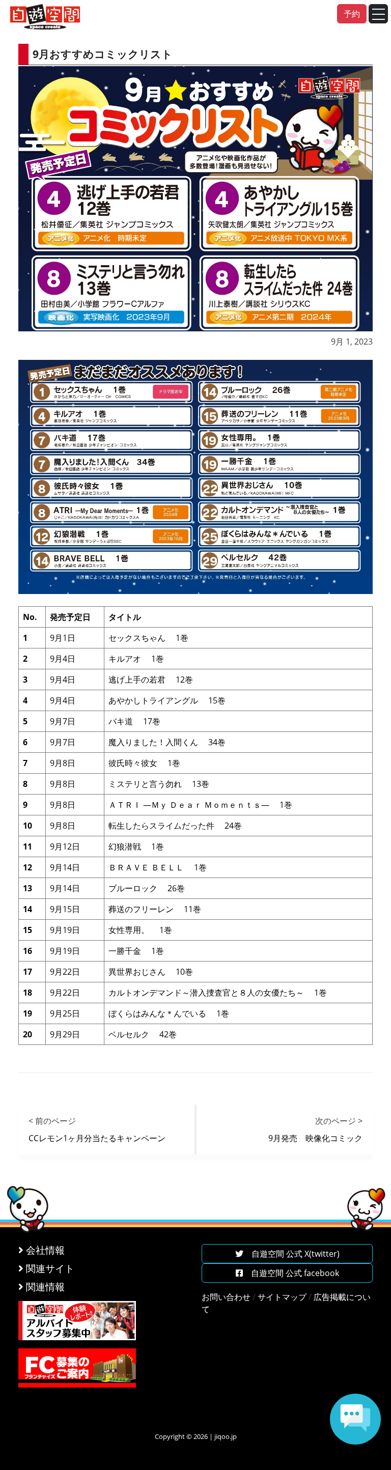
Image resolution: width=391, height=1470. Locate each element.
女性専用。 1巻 (140, 930)
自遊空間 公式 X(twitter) (291, 1253)
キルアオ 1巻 (136, 658)
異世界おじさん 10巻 (150, 971)
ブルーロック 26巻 (146, 888)
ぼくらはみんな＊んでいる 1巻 (168, 1013)
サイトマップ (282, 1297)
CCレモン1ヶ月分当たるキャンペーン (97, 1138)
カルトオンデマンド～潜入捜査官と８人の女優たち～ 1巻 (217, 992)
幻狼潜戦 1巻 (136, 846)
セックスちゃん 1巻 (148, 637)
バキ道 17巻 (134, 721)
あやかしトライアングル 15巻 (167, 700)
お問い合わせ (226, 1297)
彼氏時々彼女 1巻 (144, 763)
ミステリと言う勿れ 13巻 (158, 783)
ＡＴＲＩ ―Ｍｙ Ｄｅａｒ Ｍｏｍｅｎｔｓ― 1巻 (200, 804)
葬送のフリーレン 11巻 (154, 909)
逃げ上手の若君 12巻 (150, 679)
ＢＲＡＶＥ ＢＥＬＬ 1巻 (157, 867)
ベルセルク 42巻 (142, 1034)
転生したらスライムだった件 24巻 (175, 825)
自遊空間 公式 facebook (291, 1273)
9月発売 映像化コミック (315, 1138)
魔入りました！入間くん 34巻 (167, 742)
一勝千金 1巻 (136, 950)
